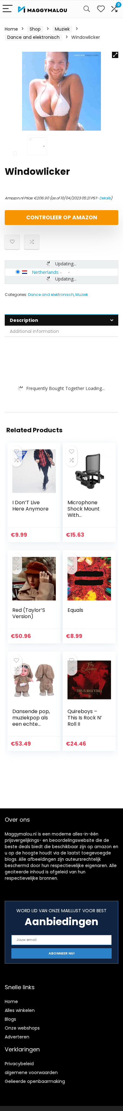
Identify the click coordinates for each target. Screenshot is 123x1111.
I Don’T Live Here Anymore (30, 505)
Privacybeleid (19, 1064)
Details (105, 198)
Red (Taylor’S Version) (28, 613)
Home (11, 29)
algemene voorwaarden (31, 1072)
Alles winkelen (20, 1010)
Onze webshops (22, 1028)
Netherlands (45, 272)
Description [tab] (24, 320)
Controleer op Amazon (61, 217)
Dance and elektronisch (33, 37)
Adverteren (17, 1037)
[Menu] (7, 9)
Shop (35, 29)
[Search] (86, 9)
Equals (75, 610)
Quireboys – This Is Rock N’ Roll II (84, 718)
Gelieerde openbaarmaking (35, 1081)
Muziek (62, 29)
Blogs (10, 1019)
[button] (115, 55)
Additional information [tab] (34, 331)
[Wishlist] (101, 9)
